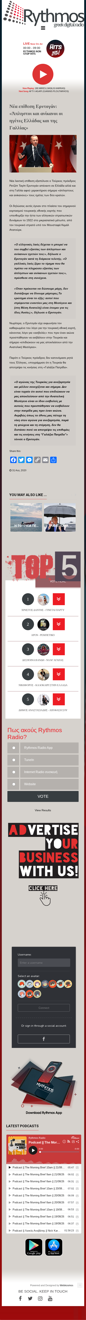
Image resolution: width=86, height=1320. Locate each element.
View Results (43, 810)
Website (30, 784)
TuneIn (29, 760)
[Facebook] (20, 1298)
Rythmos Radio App (38, 747)
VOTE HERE (58, 581)
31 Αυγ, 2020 (19, 470)
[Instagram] (40, 1298)
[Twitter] (30, 1298)
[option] (26, 517)
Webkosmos (66, 1285)
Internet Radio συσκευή (40, 772)
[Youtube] (50, 1298)
